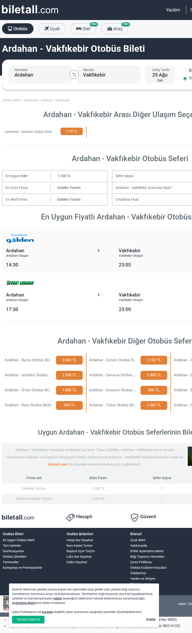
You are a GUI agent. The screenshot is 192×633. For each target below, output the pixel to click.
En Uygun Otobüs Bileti (18, 540)
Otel (88, 27)
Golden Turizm (68, 188)
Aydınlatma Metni (24, 603)
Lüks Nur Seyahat (79, 556)
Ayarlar (151, 619)
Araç (120, 27)
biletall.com (57, 464)
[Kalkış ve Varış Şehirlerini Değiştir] (74, 74)
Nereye (88, 70)
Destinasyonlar (13, 551)
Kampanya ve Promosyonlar (22, 567)
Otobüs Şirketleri (14, 556)
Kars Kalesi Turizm (79, 545)
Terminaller (10, 562)
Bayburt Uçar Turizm (80, 551)
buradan (47, 612)
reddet (57, 598)
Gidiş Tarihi (160, 70)
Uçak (54, 28)
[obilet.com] (30, 14)
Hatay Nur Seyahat (79, 540)
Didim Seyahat (76, 562)
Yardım (173, 10)
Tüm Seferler (12, 545)
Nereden (21, 70)
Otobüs (20, 28)
